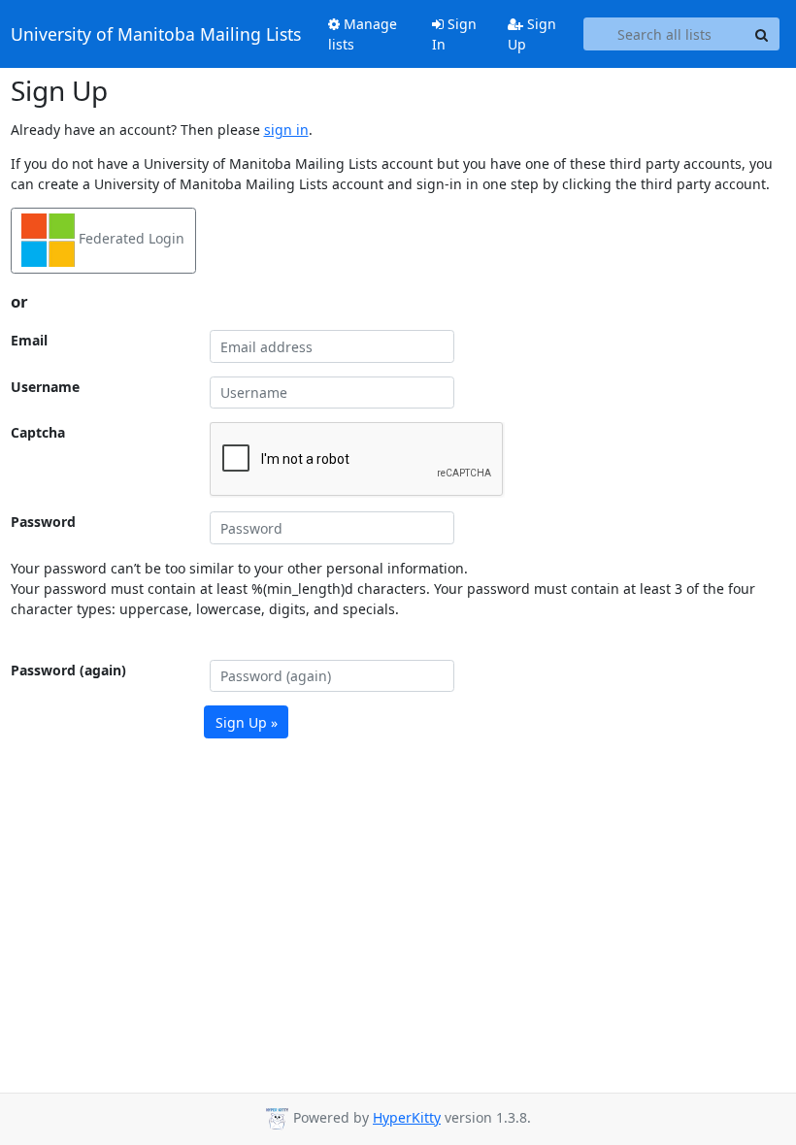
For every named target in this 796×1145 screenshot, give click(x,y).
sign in (286, 129)
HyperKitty (407, 1117)
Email (29, 340)
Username (45, 386)
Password (43, 521)
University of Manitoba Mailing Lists (156, 34)
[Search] (762, 33)
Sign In (454, 34)
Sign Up (532, 34)
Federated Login (129, 239)
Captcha (38, 432)
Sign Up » (247, 722)
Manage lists (362, 34)
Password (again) (68, 670)
